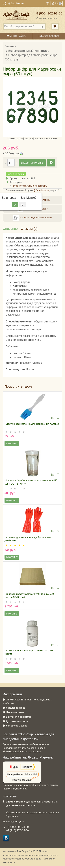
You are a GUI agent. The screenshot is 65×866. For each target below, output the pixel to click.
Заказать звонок (48, 18)
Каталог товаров (15, 707)
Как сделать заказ (16, 725)
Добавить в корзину (32, 163)
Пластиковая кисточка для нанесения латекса (32, 423)
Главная (10, 46)
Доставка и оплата (17, 721)
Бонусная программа (18, 716)
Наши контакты (15, 712)
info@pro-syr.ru (15, 821)
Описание (10, 229)
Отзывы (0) (29, 229)
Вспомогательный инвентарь (28, 50)
